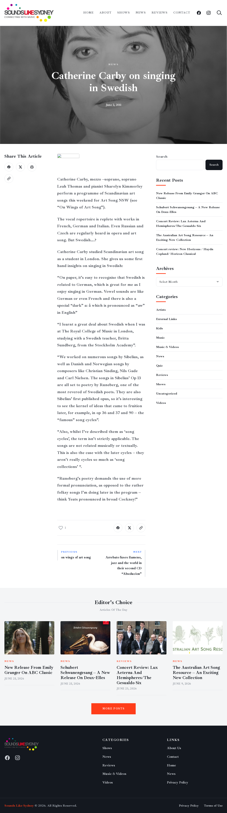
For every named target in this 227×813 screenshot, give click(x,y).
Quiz (159, 365)
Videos (161, 403)
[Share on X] (20, 167)
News (141, 12)
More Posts (113, 708)
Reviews (159, 12)
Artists (161, 310)
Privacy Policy (177, 782)
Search (161, 156)
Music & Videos (167, 347)
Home (88, 12)
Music (160, 338)
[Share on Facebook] (8, 167)
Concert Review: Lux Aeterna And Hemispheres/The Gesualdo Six (137, 675)
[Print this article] (31, 167)
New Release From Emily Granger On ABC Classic (28, 670)
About (105, 12)
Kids (159, 328)
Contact (181, 12)
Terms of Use (213, 805)
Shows (123, 12)
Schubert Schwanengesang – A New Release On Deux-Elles (85, 672)
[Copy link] (8, 178)
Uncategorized (166, 393)
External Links (166, 319)
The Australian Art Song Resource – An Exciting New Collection (196, 672)
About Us (174, 748)
